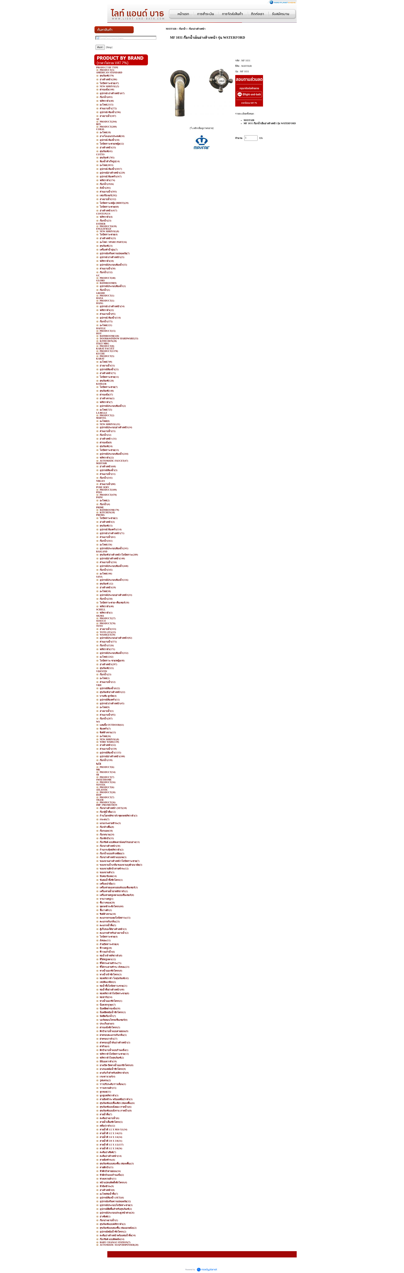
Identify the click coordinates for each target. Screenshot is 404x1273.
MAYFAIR (171, 29)
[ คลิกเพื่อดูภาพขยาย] (202, 128)
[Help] (109, 47)
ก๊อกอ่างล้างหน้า (197, 29)
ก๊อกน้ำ (182, 29)
